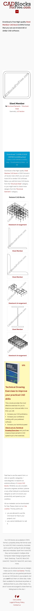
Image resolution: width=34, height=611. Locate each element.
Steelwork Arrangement (18, 225)
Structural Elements (13, 106)
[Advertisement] (17, 51)
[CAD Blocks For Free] (17, 5)
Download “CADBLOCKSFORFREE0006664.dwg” (17, 159)
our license (20, 571)
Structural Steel (16, 184)
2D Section (20, 111)
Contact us (17, 605)
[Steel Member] (17, 248)
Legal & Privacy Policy (17, 602)
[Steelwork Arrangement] (17, 222)
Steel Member (17, 251)
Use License (17, 600)
